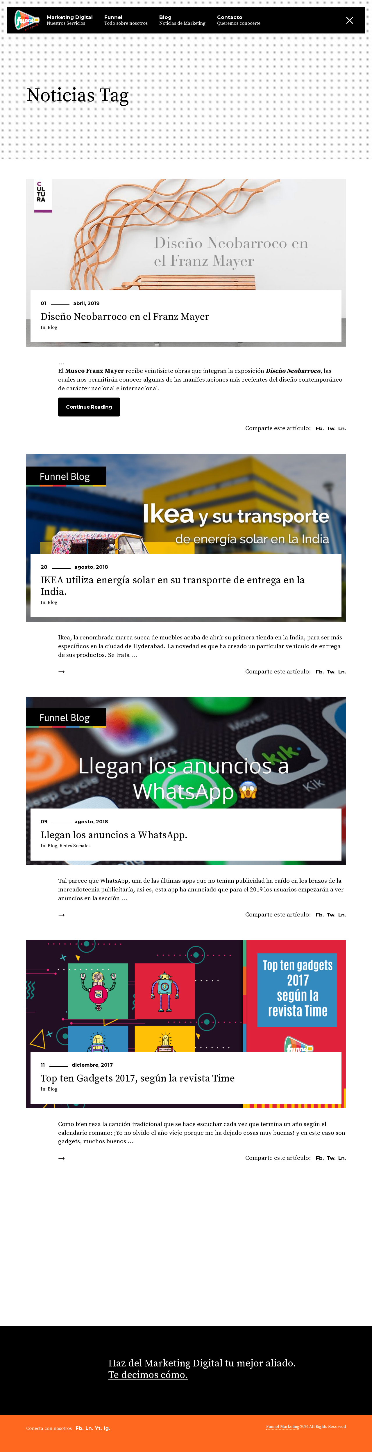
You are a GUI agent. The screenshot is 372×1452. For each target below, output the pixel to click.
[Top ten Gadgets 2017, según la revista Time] (186, 1024)
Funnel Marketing (282, 1426)
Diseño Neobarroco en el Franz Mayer (125, 317)
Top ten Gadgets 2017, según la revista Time (138, 1078)
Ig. (107, 1428)
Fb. (79, 1428)
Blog (52, 327)
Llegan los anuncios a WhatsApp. (114, 835)
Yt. (98, 1428)
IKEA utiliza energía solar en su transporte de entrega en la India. (173, 586)
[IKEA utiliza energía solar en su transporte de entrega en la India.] (186, 538)
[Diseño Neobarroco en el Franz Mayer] (186, 263)
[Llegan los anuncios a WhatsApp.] (186, 781)
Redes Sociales (75, 846)
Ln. (89, 1428)
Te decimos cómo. (148, 1375)
